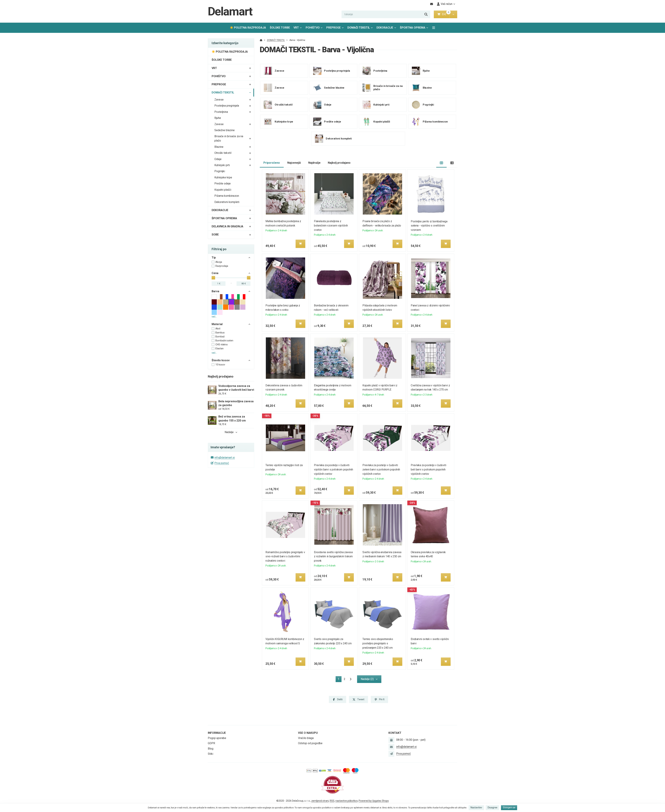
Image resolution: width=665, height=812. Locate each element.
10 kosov (220, 364)
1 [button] (340, 679)
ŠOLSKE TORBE (280, 27)
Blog (210, 748)
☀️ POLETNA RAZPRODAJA (248, 27)
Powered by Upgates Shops (374, 800)
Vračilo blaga (306, 738)
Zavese (219, 99)
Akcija (218, 262)
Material (217, 324)
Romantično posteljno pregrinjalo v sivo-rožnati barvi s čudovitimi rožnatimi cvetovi (285, 556)
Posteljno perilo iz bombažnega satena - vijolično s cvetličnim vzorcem (429, 226)
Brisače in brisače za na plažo (228, 138)
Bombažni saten (224, 340)
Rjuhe (217, 118)
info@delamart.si (224, 457)
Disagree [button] (492, 807)
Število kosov (221, 360)
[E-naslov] (431, 4)
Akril (217, 328)
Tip (214, 257)
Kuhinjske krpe (223, 177)
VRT (296, 27)
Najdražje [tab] (314, 162)
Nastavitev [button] (476, 807)
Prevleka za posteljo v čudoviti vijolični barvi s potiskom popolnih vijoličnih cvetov (333, 469)
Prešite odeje (222, 183)
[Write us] (391, 754)
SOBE (215, 234)
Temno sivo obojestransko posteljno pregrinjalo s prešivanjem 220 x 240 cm (377, 643)
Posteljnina (221, 112)
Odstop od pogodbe (310, 743)
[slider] (213, 277)
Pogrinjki (219, 171)
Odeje (217, 159)
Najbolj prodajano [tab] (339, 162)
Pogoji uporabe (217, 738)
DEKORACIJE (384, 27)
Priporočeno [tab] (271, 162)
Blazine (218, 146)
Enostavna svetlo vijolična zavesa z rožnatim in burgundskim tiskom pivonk (333, 556)
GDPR (211, 743)
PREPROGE (333, 27)
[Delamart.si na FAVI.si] (332, 784)
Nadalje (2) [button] (367, 679)
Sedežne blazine (224, 130)
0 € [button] (445, 14)
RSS (332, 800)
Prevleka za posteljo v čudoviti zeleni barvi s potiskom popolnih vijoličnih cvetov (381, 469)
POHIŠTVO (313, 27)
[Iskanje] (426, 14)
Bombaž (220, 336)
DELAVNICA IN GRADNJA (227, 226)
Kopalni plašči (222, 189)
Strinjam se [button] (509, 807)
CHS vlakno (221, 344)
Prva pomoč (221, 463)
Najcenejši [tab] (294, 162)
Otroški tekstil (222, 153)
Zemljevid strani (320, 800)
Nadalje (229, 432)
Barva (215, 291)
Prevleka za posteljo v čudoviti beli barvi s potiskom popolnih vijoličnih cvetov (428, 469)
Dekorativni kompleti (226, 202)
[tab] (441, 163)
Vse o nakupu (308, 732)
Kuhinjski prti (222, 165)
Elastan (219, 348)
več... (214, 316)
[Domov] (261, 40)
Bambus (220, 332)
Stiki (210, 753)
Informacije (217, 732)
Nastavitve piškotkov (346, 800)
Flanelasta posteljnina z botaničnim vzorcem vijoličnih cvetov (331, 226)
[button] (453, 14)
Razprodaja (221, 266)
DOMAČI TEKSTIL (361, 28)
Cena (215, 273)
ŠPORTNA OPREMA (412, 27)
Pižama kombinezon (226, 195)
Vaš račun (446, 4)
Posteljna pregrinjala (226, 105)
